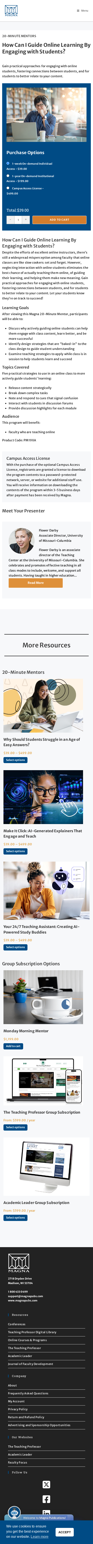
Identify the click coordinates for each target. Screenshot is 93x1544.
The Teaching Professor (24, 1348)
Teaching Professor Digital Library (32, 1332)
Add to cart (59, 219)
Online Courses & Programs (27, 1340)
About (12, 1385)
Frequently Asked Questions (28, 1393)
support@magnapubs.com (25, 1296)
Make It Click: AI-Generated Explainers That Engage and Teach (42, 834)
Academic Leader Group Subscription (36, 1202)
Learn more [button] (39, 1536)
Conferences (17, 1324)
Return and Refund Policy (26, 1417)
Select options (15, 760)
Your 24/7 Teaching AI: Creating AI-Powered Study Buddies (41, 929)
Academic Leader (20, 1356)
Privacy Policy (18, 1409)
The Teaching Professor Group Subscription (41, 1112)
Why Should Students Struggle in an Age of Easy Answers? (41, 742)
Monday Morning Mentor (25, 1031)
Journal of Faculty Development (30, 1364)
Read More (36, 583)
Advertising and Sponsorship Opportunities (39, 1425)
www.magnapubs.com (23, 1300)
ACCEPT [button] (64, 1532)
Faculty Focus (17, 1462)
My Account (16, 1401)
